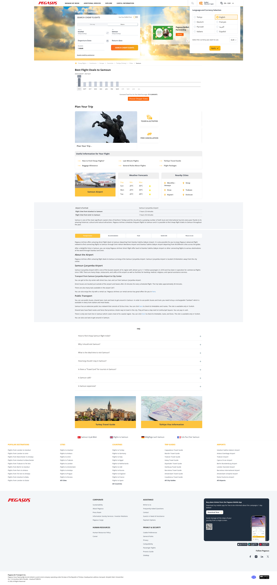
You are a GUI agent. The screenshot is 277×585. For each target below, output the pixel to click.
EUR (232, 40)
